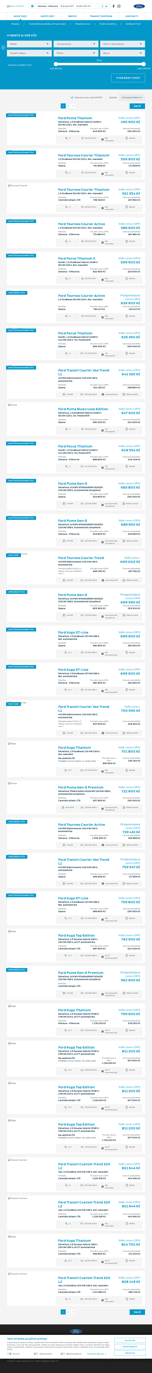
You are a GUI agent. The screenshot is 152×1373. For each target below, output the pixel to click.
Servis (72, 16)
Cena (99, 60)
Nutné (16, 1353)
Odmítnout (130, 1353)
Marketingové (73, 1353)
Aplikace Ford (133, 23)
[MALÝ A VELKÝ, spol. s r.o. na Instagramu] (120, 6)
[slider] (56, 64)
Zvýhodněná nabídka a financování (47, 23)
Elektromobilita (108, 23)
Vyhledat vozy (128, 78)
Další (137, 106)
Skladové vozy (82, 23)
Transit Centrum (101, 16)
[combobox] (29, 44)
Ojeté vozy (48, 16)
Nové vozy (20, 16)
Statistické (46, 1353)
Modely (15, 23)
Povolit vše (130, 1340)
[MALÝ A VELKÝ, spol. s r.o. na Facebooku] (114, 6)
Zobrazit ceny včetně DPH (88, 97)
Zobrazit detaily (96, 1353)
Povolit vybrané (130, 1346)
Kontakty (132, 16)
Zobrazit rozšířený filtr (20, 64)
